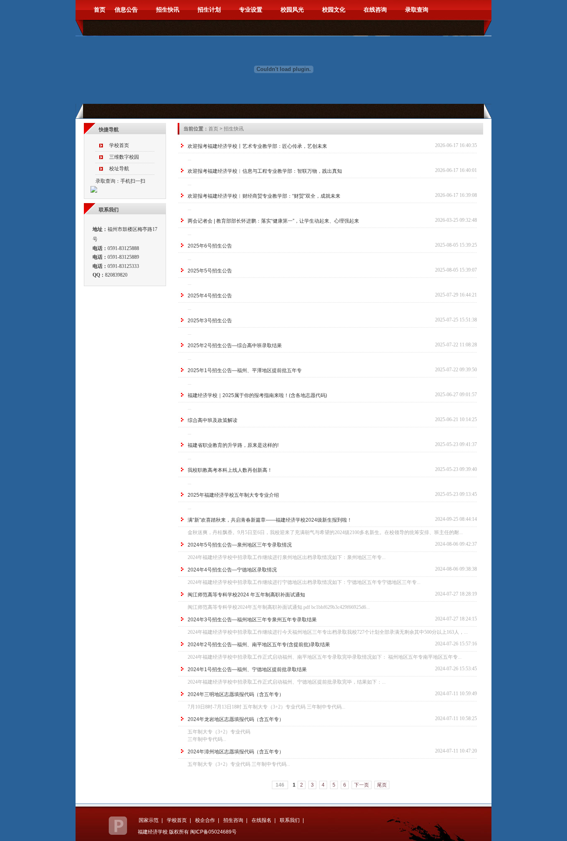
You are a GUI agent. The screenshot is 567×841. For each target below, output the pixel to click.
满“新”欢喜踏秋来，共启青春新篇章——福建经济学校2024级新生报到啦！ (270, 520)
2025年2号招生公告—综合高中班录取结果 (235, 345)
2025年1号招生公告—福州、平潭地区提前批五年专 (245, 370)
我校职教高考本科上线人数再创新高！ (230, 470)
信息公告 (126, 9)
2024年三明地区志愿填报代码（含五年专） (236, 694)
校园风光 (292, 9)
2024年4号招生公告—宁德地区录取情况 (232, 570)
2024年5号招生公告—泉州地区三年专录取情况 (240, 545)
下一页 (361, 785)
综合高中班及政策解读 (212, 420)
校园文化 (333, 9)
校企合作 (205, 820)
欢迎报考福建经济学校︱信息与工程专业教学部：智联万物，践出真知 (265, 171)
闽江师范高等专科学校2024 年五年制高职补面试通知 (246, 595)
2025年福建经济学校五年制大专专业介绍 (233, 495)
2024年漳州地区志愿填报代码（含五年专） (236, 752)
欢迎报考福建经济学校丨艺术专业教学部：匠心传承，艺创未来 (257, 146)
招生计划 (209, 9)
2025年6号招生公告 (210, 246)
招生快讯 (167, 9)
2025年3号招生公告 (210, 321)
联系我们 (290, 820)
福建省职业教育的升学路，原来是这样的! (233, 445)
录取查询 (416, 9)
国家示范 (149, 820)
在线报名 (261, 820)
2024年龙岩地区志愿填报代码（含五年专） (236, 719)
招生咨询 (233, 820)
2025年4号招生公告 (210, 296)
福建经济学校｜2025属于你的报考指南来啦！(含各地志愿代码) (257, 395)
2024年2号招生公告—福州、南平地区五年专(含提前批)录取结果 (259, 644)
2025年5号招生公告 (210, 271)
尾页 (382, 785)
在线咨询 (375, 9)
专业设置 (250, 9)
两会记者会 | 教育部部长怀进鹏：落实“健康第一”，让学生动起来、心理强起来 (273, 221)
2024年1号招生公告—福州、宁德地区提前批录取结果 (247, 669)
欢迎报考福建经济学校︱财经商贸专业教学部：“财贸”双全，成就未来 (264, 196)
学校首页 (177, 820)
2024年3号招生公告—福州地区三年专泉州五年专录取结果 (252, 620)
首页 (90, 9)
